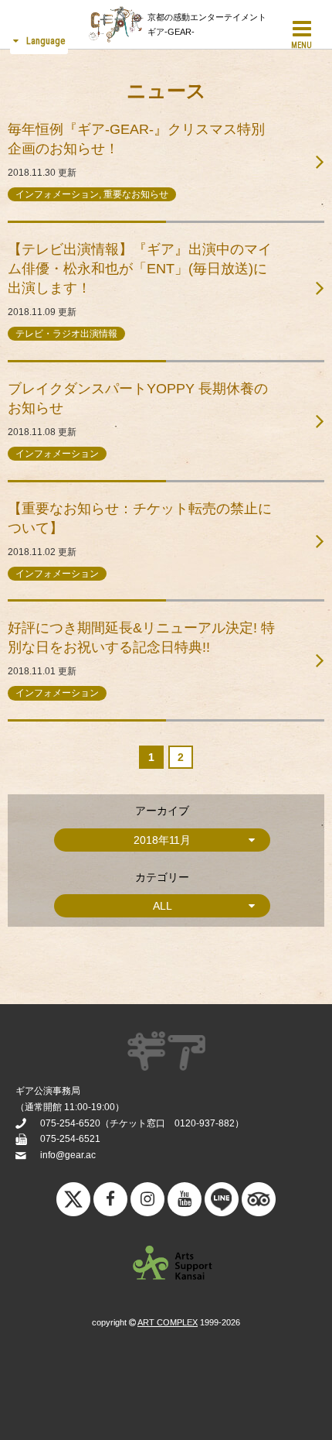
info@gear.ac (68, 1155)
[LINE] (222, 1203)
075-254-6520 (70, 1123)
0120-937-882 (204, 1123)
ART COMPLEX (167, 1322)
